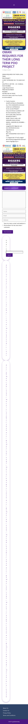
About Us (6, 270)
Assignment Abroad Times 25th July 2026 (6, 666)
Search (9, 255)
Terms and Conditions (9, 715)
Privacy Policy (6, 308)
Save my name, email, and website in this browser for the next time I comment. (15, 225)
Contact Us (6, 286)
